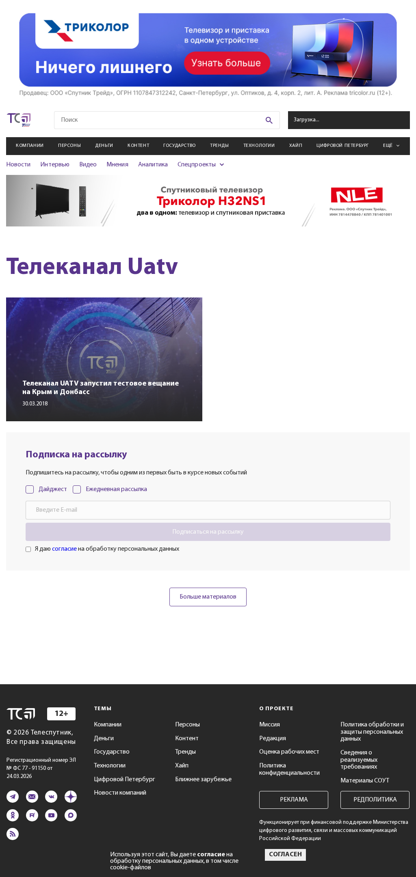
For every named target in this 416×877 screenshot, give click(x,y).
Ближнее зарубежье (203, 779)
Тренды (219, 145)
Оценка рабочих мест (289, 752)
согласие (64, 549)
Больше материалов (208, 597)
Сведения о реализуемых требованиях (358, 760)
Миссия (269, 725)
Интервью (54, 165)
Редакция (272, 738)
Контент (138, 145)
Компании (30, 145)
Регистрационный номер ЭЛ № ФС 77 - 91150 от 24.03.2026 (41, 768)
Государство (179, 145)
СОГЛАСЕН (285, 854)
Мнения (117, 165)
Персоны (69, 145)
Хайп (295, 145)
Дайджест (53, 489)
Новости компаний (120, 793)
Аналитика (153, 165)
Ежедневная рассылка (116, 489)
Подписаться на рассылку (208, 532)
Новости (18, 165)
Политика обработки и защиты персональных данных (372, 732)
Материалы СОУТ (364, 781)
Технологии (259, 145)
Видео (88, 165)
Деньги (104, 145)
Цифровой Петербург (342, 145)
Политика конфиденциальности (289, 769)
